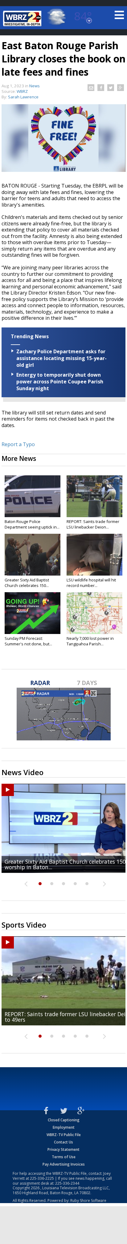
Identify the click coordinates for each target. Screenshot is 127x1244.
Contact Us (63, 1142)
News (34, 86)
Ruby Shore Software (88, 1200)
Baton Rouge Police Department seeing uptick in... (32, 524)
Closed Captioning (64, 1120)
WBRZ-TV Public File (64, 1134)
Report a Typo (18, 444)
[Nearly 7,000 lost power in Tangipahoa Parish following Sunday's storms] (94, 613)
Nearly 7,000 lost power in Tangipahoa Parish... (90, 641)
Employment (64, 1127)
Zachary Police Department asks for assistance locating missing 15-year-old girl (61, 358)
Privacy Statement (63, 1149)
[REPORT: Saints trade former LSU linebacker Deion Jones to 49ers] (94, 496)
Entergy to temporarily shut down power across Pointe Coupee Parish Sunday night (59, 381)
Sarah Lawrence (23, 97)
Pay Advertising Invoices (64, 1164)
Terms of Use (64, 1156)
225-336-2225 (42, 1178)
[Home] (23, 18)
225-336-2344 (67, 1183)
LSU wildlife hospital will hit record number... (91, 582)
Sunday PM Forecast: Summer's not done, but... (28, 641)
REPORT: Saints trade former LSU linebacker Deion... (93, 524)
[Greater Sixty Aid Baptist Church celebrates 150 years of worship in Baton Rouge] (32, 555)
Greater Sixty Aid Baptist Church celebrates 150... (27, 582)
